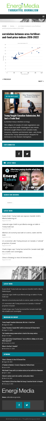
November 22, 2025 (9, 343)
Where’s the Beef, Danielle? (10, 346)
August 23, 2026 (8, 325)
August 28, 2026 (8, 362)
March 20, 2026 (8, 378)
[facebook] (19, 153)
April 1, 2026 (7, 373)
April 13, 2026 (7, 335)
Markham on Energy (11, 317)
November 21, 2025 (9, 348)
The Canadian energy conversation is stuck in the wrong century (19, 333)
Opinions (7, 354)
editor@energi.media (13, 397)
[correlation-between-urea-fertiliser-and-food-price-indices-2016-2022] (23, 75)
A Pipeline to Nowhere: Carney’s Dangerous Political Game (18, 365)
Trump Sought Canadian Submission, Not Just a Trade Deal (22, 117)
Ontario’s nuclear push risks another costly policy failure (18, 376)
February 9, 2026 (8, 384)
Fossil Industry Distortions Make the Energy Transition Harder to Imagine (22, 381)
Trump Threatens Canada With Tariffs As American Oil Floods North (21, 328)
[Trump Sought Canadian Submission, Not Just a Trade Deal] (23, 102)
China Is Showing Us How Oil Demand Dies (17, 258)
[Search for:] (23, 203)
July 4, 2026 (7, 367)
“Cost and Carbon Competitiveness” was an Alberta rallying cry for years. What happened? (22, 340)
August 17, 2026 (8, 330)
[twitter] (27, 153)
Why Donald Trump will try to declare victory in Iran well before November (22, 370)
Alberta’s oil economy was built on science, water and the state (22, 300)
